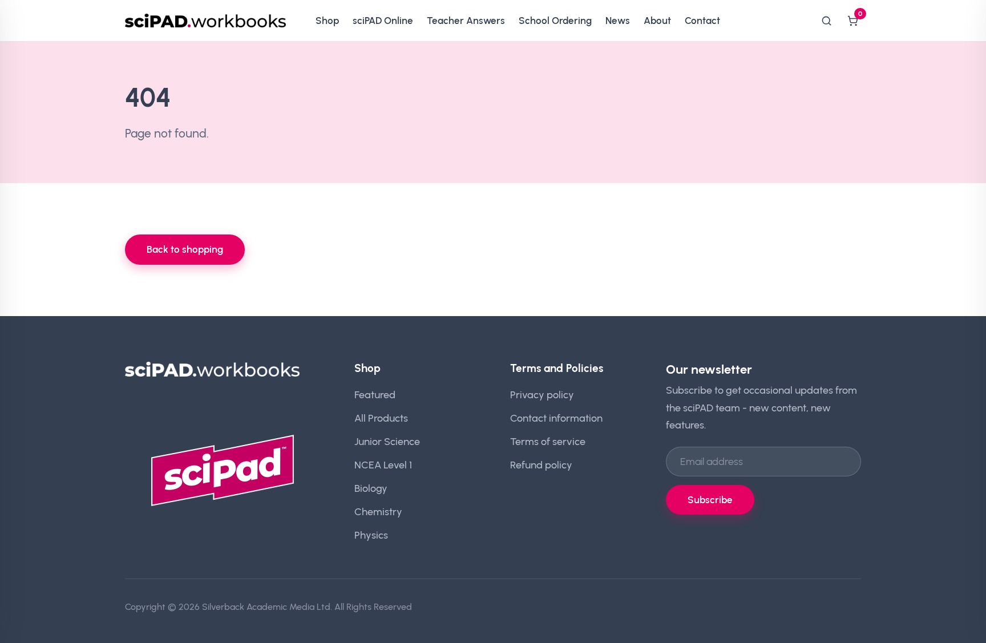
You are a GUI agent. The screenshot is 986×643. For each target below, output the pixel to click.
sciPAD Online (383, 20)
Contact (702, 20)
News (617, 20)
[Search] (826, 20)
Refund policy (541, 465)
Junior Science (387, 441)
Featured (374, 395)
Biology (370, 488)
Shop (327, 20)
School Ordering (555, 20)
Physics (371, 535)
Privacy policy (542, 395)
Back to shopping (185, 249)
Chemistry (378, 511)
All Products (381, 418)
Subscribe (710, 499)
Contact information (556, 418)
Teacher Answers (466, 20)
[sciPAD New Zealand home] (205, 20)
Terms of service (547, 441)
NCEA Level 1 (383, 465)
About (657, 20)
